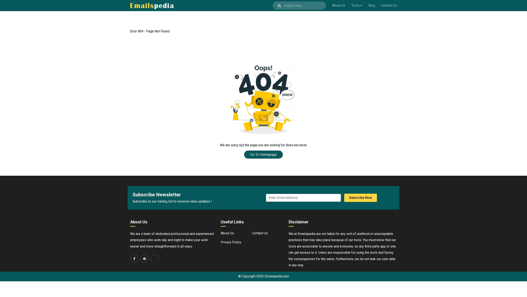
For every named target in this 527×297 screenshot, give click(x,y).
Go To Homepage (263, 155)
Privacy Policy (231, 242)
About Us (338, 5)
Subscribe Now (360, 198)
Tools (355, 5)
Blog (371, 5)
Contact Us (389, 5)
